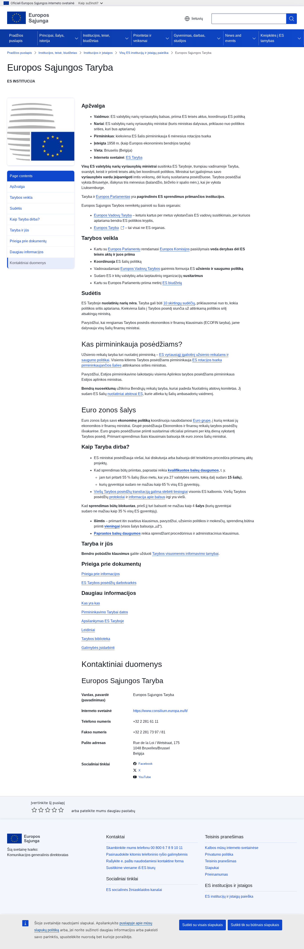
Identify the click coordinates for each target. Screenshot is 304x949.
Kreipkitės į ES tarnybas (272, 38)
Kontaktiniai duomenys (28, 263)
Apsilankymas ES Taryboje (102, 621)
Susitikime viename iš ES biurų (130, 868)
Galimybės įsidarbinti (98, 648)
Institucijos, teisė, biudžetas (96, 38)
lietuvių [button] (197, 18)
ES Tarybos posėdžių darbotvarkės (108, 583)
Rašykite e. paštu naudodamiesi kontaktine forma (145, 861)
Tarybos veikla (21, 197)
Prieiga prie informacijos (100, 574)
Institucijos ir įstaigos (98, 52)
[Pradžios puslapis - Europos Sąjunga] (28, 18)
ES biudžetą (172, 283)
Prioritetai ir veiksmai (142, 38)
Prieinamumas (216, 874)
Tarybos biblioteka (95, 639)
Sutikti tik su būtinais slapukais (255, 925)
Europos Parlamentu (124, 249)
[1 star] (34, 810)
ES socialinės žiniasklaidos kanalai (134, 890)
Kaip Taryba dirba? (25, 219)
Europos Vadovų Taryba (113, 215)
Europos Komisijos (175, 249)
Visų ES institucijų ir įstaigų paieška (143, 52)
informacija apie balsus (147, 497)
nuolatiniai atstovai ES (125, 394)
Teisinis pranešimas (220, 861)
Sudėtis (16, 208)
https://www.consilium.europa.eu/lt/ (160, 711)
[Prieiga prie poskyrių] (77, 38)
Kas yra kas (90, 603)
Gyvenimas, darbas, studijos (189, 38)
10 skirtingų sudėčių (179, 303)
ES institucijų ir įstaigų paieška (229, 896)
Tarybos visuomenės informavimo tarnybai (185, 554)
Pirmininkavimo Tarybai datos (104, 612)
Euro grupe (202, 420)
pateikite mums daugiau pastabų (107, 811)
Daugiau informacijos (26, 252)
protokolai (117, 497)
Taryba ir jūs (19, 230)
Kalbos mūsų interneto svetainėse (231, 848)
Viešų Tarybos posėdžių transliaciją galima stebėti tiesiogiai (141, 492)
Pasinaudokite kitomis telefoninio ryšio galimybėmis (147, 854)
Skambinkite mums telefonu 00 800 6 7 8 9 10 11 (144, 848)
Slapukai (212, 868)
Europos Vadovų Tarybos (140, 269)
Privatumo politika (219, 854)
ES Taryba (134, 157)
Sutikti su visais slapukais (202, 925)
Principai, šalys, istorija (51, 38)
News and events (233, 38)
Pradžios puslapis (16, 38)
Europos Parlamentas (113, 197)
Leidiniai (88, 630)
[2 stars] (37, 810)
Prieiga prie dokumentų (28, 241)
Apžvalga (17, 187)
